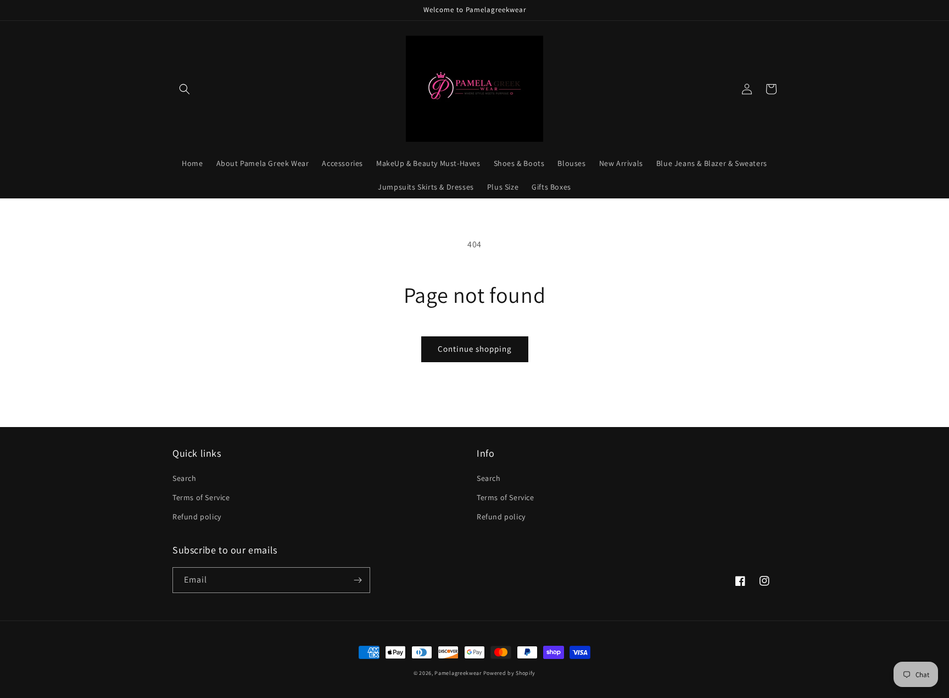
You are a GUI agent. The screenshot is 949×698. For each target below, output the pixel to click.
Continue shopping (475, 349)
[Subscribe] (357, 580)
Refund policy (196, 517)
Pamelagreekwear (458, 673)
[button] (184, 89)
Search (184, 478)
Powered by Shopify (509, 673)
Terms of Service (201, 497)
